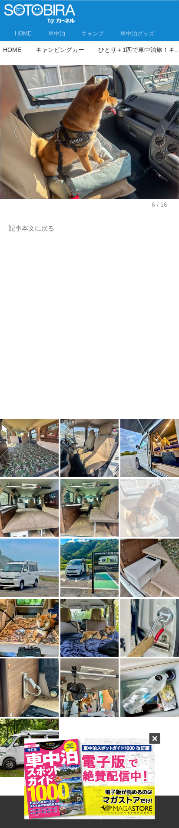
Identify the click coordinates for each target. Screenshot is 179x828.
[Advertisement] (89, 328)
